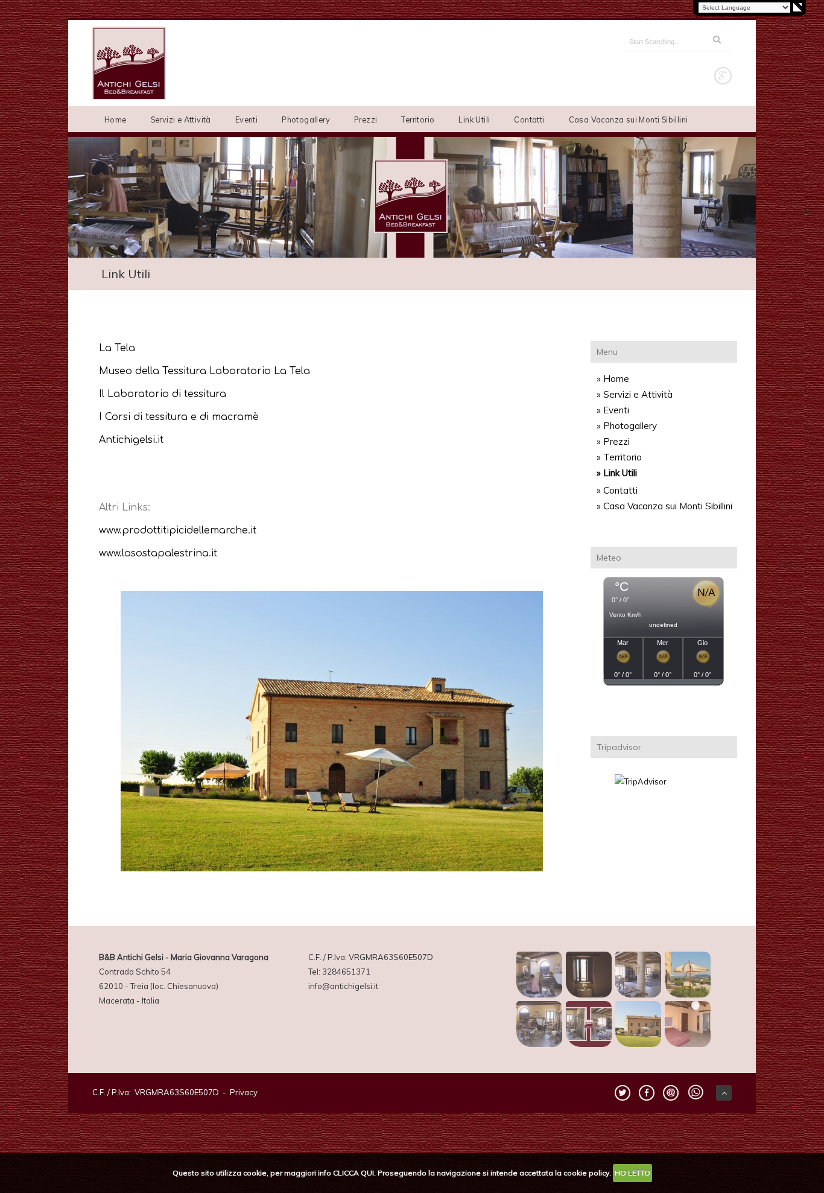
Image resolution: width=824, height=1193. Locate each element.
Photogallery (306, 119)
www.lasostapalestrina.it (158, 553)
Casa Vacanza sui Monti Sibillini (628, 119)
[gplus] (723, 75)
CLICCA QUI (353, 1172)
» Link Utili (617, 473)
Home (115, 119)
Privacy (244, 1092)
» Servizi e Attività (635, 394)
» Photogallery (627, 425)
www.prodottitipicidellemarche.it (177, 530)
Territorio (417, 119)
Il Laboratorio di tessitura (162, 394)
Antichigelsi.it (131, 439)
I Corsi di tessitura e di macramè (179, 417)
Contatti (529, 119)
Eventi (246, 119)
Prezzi (365, 119)
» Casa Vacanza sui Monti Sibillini (664, 506)
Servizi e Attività (181, 119)
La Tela (117, 348)
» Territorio (619, 457)
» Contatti (617, 490)
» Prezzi (613, 441)
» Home (613, 378)
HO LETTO (632, 1172)
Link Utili (474, 119)
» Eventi (613, 410)
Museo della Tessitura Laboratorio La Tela (204, 371)
